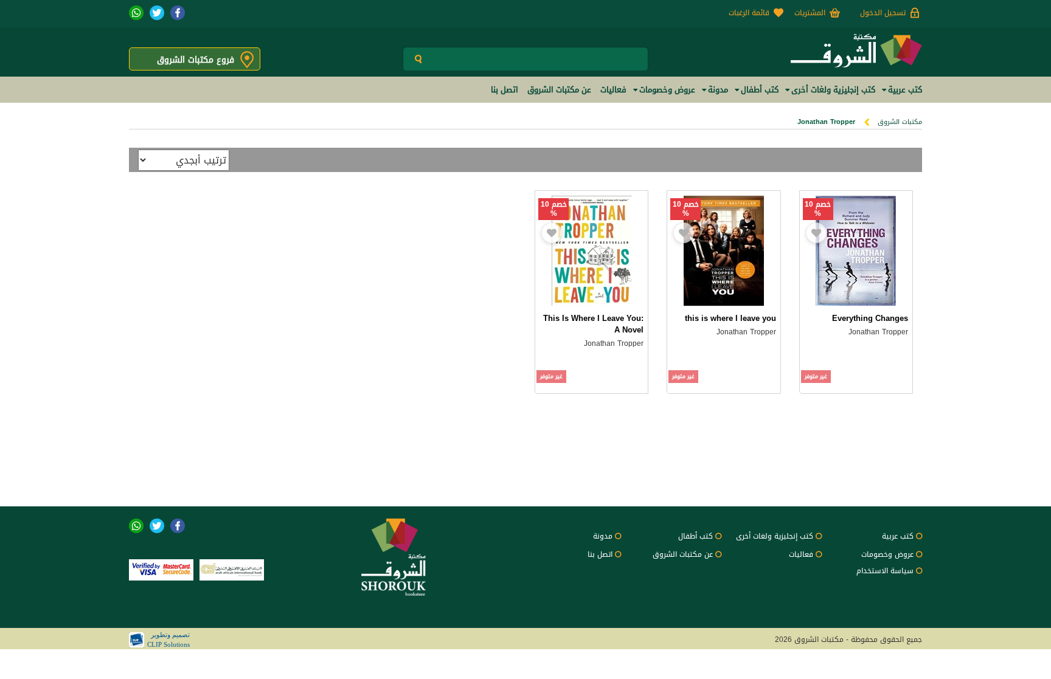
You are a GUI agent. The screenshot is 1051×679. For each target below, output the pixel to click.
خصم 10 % (818, 209)
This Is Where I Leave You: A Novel (593, 324)
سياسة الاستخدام (885, 570)
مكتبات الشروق (900, 121)
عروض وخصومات (887, 554)
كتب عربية (898, 536)
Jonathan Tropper (878, 332)
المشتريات (809, 12)
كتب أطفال (695, 536)
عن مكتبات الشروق (683, 554)
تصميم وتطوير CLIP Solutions (168, 639)
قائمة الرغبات (749, 12)
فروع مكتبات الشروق (195, 60)
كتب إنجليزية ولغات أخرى (774, 536)
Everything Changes (870, 318)
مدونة (602, 536)
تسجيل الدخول (883, 12)
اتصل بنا (600, 554)
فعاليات (801, 554)
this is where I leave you (730, 318)
